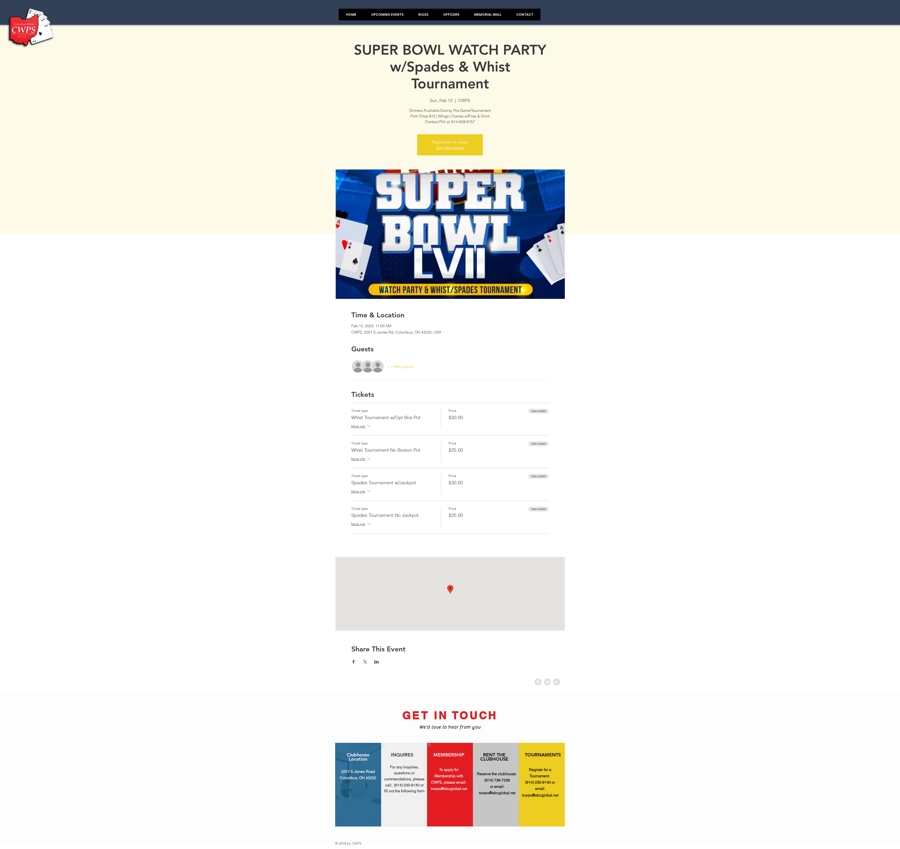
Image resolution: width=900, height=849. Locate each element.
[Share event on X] (365, 662)
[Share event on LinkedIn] (376, 662)
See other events (450, 147)
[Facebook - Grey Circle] (537, 681)
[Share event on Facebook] (353, 662)
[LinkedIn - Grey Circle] (547, 681)
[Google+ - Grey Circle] (556, 681)
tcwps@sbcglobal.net (449, 788)
